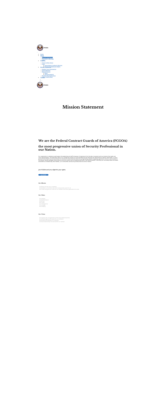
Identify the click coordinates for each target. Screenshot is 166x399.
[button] (43, 175)
